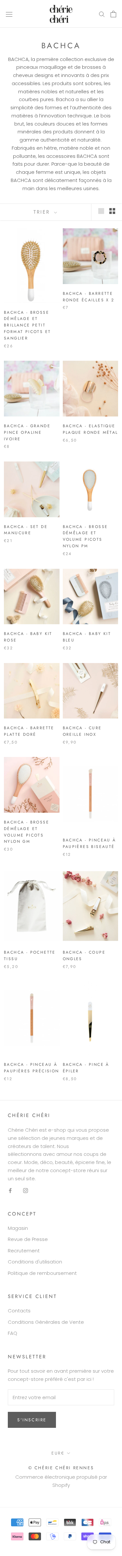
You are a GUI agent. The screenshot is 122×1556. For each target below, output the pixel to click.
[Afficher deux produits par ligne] (112, 211)
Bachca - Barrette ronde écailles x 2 (89, 297)
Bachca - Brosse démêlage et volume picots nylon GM (26, 831)
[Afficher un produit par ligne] (101, 211)
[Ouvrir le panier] (113, 14)
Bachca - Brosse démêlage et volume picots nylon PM (85, 536)
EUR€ (57, 1453)
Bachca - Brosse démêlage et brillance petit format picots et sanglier (27, 325)
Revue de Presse (28, 1239)
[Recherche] (102, 14)
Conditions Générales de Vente (46, 1322)
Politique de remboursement (42, 1273)
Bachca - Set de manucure (25, 530)
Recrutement (24, 1250)
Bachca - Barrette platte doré (29, 731)
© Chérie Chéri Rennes (61, 1468)
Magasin (18, 1228)
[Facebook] (10, 1190)
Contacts (19, 1310)
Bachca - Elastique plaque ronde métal (90, 429)
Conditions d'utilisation (35, 1261)
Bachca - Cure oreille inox (82, 731)
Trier (43, 212)
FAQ (12, 1333)
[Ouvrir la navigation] (9, 14)
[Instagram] (25, 1190)
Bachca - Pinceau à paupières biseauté (89, 843)
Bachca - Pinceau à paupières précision (31, 1068)
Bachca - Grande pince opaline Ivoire (27, 432)
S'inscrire (32, 1420)
